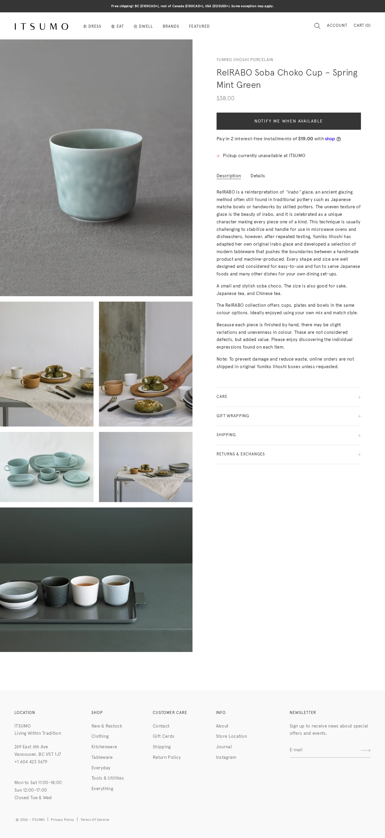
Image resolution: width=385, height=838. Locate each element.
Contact (161, 726)
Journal (224, 747)
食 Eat (117, 27)
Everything (102, 789)
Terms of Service (95, 820)
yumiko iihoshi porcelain (245, 60)
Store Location (231, 736)
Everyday (100, 768)
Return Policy (167, 757)
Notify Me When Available (288, 121)
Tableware (102, 757)
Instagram (226, 757)
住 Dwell (143, 27)
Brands (171, 27)
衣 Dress (92, 27)
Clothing (100, 736)
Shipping (162, 747)
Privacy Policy (62, 820)
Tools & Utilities (107, 778)
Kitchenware (104, 747)
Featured (199, 27)
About (222, 726)
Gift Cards (163, 736)
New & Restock (106, 726)
